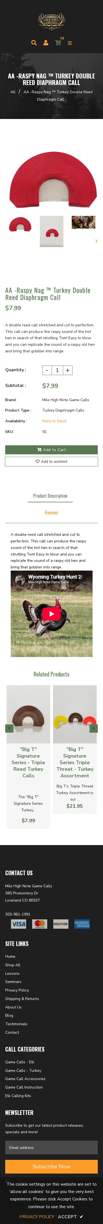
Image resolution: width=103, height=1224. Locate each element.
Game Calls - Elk (19, 1062)
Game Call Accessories (25, 1078)
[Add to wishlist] (32, 737)
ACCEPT (70, 1217)
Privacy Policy (17, 990)
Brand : (11, 400)
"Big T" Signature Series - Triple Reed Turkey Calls (28, 762)
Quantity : (15, 370)
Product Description (50, 495)
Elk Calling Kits (18, 1095)
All (12, 92)
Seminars (13, 981)
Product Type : (18, 410)
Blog (9, 1015)
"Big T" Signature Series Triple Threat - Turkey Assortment (74, 762)
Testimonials (16, 1024)
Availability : (16, 421)
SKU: (9, 431)
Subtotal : (15, 385)
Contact (12, 1032)
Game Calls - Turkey (23, 1070)
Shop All (12, 965)
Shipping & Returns (22, 998)
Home (10, 956)
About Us (13, 1007)
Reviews (51, 512)
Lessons (12, 973)
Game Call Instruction (24, 1087)
